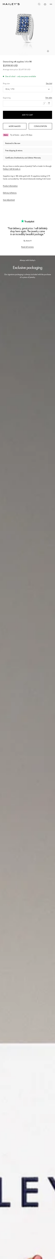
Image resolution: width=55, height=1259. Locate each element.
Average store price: (16, 69)
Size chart (49, 83)
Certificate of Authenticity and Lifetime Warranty (23, 157)
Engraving (7, 98)
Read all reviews (27, 247)
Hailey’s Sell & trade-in (11, 169)
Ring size (6, 83)
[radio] (44, 103)
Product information (10, 186)
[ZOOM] (48, 51)
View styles (48, 98)
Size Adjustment (9, 200)
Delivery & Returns (10, 193)
